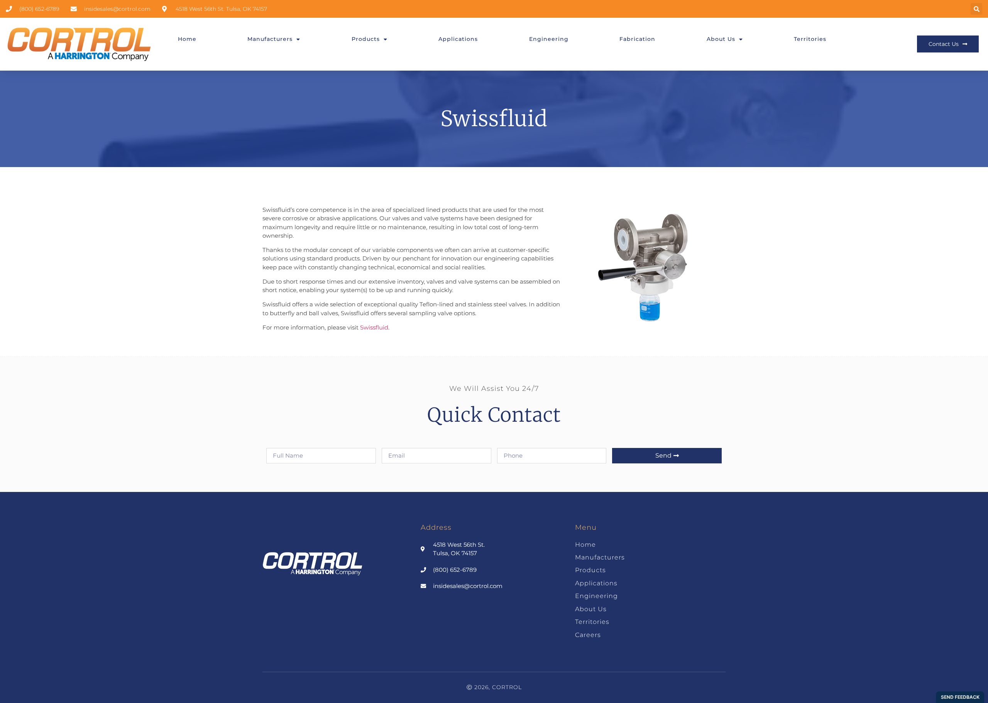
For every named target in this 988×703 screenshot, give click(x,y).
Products (366, 38)
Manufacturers (270, 38)
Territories (810, 38)
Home (187, 38)
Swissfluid (374, 327)
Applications (458, 38)
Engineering (548, 38)
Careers (588, 635)
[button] (976, 9)
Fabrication (637, 38)
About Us (721, 38)
